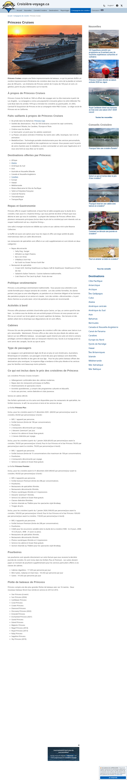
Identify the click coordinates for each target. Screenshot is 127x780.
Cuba (91, 297)
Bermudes (94, 322)
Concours (97, 10)
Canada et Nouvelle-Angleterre (103, 327)
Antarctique (94, 285)
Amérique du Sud (97, 310)
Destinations (53, 10)
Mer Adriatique (96, 364)
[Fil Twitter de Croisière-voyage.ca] (121, 5)
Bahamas (93, 318)
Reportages (65, 10)
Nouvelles (28, 10)
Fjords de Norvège (97, 343)
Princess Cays (39, 121)
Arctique (93, 289)
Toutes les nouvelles (103, 117)
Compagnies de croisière (80, 10)
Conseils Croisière (40, 10)
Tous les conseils (104, 269)
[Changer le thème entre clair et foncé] (104, 5)
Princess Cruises (35, 16)
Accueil (19, 10)
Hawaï (91, 348)
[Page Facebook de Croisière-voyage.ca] (117, 5)
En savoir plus (118, 774)
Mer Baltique (95, 369)
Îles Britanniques (97, 352)
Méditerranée (95, 360)
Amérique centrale (97, 306)
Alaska (14, 163)
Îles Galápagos (96, 293)
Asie (91, 314)
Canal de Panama (97, 331)
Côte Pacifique (95, 281)
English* (111, 5)
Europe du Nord (96, 339)
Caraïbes (14, 177)
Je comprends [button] (113, 777)
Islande (92, 356)
